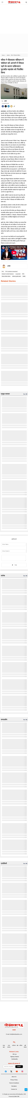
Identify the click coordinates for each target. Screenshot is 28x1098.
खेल (17, 1045)
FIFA (3, 271)
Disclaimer (14, 1086)
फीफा (23, 273)
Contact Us (14, 1089)
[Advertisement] (14, 18)
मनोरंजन (14, 1045)
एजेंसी (5, 101)
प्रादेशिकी (4, 863)
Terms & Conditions (14, 1083)
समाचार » (8, 55)
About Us (14, 1076)
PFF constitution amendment (11, 271)
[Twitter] (6, 106)
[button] (2, 3)
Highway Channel (14, 1056)
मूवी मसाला (25, 1046)
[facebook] (3, 106)
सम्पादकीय (4, 719)
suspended (18, 273)
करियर (20, 1045)
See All (25, 394)
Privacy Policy (14, 1080)
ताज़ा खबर (4, 1046)
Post (15, 565)
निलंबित (24, 276)
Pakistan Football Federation (8, 273)
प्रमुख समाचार (5, 394)
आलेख (3, 576)
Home (3, 55)
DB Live (15, 1054)
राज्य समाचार (8, 1046)
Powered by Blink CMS (14, 1096)
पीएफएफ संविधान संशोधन (6, 276)
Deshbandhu (14, 1059)
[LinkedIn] (8, 106)
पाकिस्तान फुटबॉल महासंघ (16, 276)
